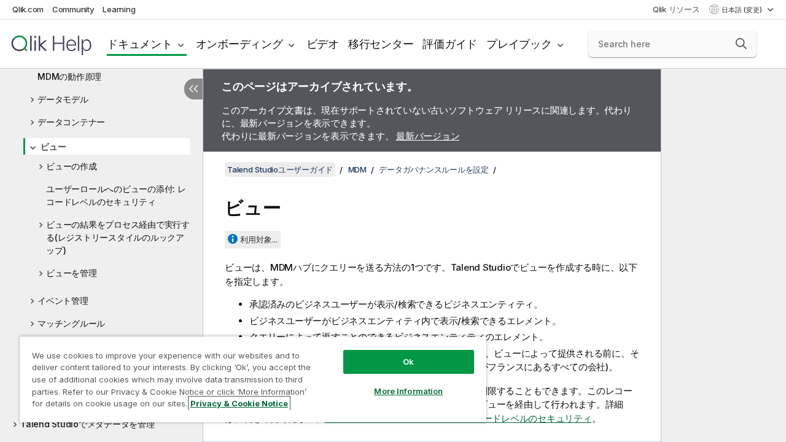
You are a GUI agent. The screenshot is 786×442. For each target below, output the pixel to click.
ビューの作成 (71, 166)
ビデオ (322, 43)
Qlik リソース (676, 9)
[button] (741, 43)
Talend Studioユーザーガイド (280, 169)
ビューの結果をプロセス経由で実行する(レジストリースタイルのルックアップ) (118, 237)
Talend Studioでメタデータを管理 (87, 424)
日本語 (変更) (743, 10)
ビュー (53, 146)
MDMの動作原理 (69, 76)
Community (73, 9)
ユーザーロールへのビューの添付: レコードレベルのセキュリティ (116, 195)
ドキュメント (140, 43)
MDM (357, 169)
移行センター (381, 43)
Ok (408, 361)
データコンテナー (71, 122)
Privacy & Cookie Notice (239, 403)
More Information (408, 391)
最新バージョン (427, 136)
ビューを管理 (71, 273)
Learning (119, 9)
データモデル (62, 99)
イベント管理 (62, 300)
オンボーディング (239, 43)
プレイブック (519, 43)
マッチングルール (71, 323)
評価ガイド (449, 43)
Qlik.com (28, 9)
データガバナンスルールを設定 (434, 169)
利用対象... (259, 239)
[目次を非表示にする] (193, 89)
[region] (253, 379)
